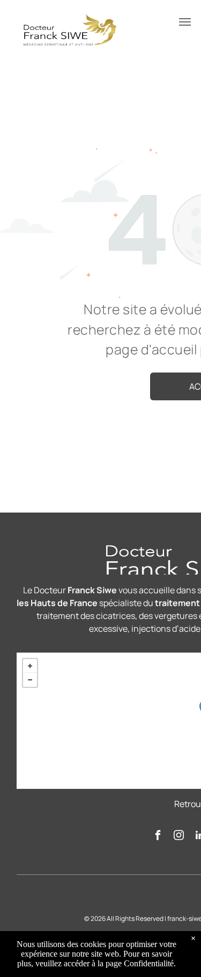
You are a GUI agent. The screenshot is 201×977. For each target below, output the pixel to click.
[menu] (185, 22)
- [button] (30, 680)
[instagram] (179, 837)
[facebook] (158, 837)
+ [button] (30, 666)
